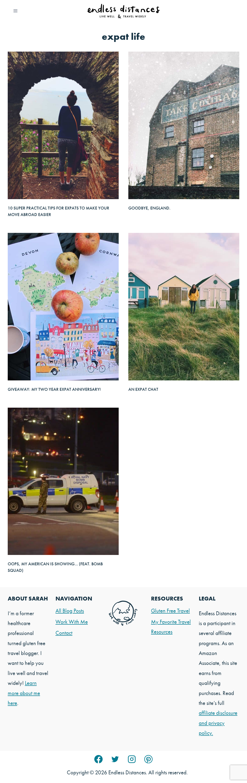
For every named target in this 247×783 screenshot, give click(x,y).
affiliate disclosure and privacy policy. (218, 722)
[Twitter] (115, 759)
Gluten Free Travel (170, 610)
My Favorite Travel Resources (171, 626)
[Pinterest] (148, 759)
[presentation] (63, 125)
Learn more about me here (24, 693)
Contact (63, 632)
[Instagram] (132, 759)
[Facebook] (98, 759)
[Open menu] (15, 10)
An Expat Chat (143, 389)
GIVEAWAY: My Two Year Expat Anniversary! (54, 389)
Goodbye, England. (149, 208)
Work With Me (71, 621)
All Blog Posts (69, 610)
